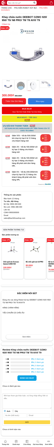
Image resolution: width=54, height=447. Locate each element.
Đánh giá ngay (27, 378)
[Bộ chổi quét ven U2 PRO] (35, 248)
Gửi (27, 422)
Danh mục (16, 444)
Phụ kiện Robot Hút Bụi (25, 8)
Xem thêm (48, 444)
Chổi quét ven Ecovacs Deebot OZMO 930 (11, 263)
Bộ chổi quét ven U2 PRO (34, 262)
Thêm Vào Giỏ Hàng (14, 101)
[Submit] (34, 3)
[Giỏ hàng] (51, 3)
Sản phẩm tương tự (13, 230)
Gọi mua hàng (38, 444)
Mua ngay (40, 101)
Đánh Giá (6, 24)
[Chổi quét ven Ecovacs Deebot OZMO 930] (12, 248)
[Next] (48, 52)
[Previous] (6, 52)
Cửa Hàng (27, 444)
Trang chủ (5, 444)
